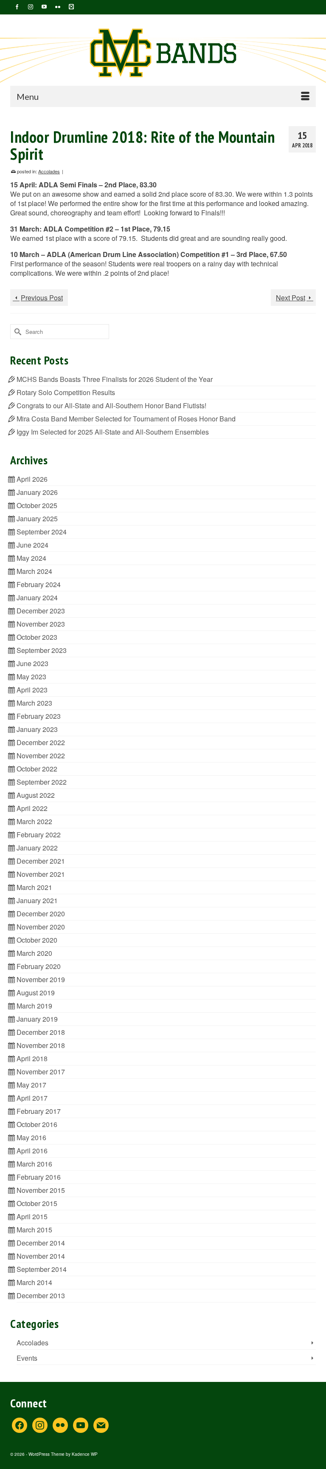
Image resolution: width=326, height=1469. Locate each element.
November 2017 (41, 1071)
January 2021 (37, 900)
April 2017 (32, 1098)
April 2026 (32, 479)
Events (27, 1358)
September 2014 (42, 1269)
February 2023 (39, 716)
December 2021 (41, 861)
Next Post (290, 297)
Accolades (49, 171)
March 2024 (34, 571)
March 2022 (34, 821)
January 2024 (37, 597)
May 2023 (31, 676)
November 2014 (41, 1256)
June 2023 (32, 663)
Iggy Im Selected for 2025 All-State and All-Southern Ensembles (114, 432)
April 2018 (32, 1058)
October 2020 (37, 940)
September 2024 (42, 532)
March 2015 (34, 1230)
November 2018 (41, 1045)
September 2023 (42, 650)
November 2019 (41, 979)
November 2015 (41, 1190)
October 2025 (37, 505)
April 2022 (32, 808)
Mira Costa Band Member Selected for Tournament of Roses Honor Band (126, 419)
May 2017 (31, 1085)
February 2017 (39, 1111)
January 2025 (37, 518)
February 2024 (39, 584)
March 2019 (34, 1006)
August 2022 (36, 795)
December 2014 (41, 1243)
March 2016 (34, 1164)
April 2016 (32, 1150)
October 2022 (37, 769)
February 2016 (39, 1177)
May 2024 (31, 558)
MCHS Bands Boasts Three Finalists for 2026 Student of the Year (115, 379)
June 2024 (32, 545)
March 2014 (34, 1282)
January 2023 (37, 729)
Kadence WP (85, 1454)
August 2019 (36, 992)
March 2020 (34, 953)
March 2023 (34, 703)
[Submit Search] (16, 331)
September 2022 (42, 782)
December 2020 (41, 913)
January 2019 (37, 1019)
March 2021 (34, 887)
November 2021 (41, 874)
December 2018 (41, 1032)
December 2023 (41, 611)
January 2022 (37, 848)
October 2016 (37, 1124)
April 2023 (32, 690)
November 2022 (41, 755)
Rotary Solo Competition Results (66, 392)
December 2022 (41, 742)
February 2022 (39, 834)
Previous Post (42, 297)
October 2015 (37, 1203)
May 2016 (31, 1137)
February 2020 (39, 966)
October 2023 (37, 637)
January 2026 (37, 492)
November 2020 (41, 927)
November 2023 (41, 624)
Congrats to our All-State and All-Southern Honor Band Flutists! (111, 405)
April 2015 (32, 1216)
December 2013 (41, 1295)
